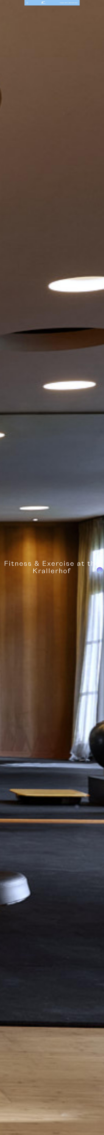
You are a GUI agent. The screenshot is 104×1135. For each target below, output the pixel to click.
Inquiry (64, 3)
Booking (73, 3)
